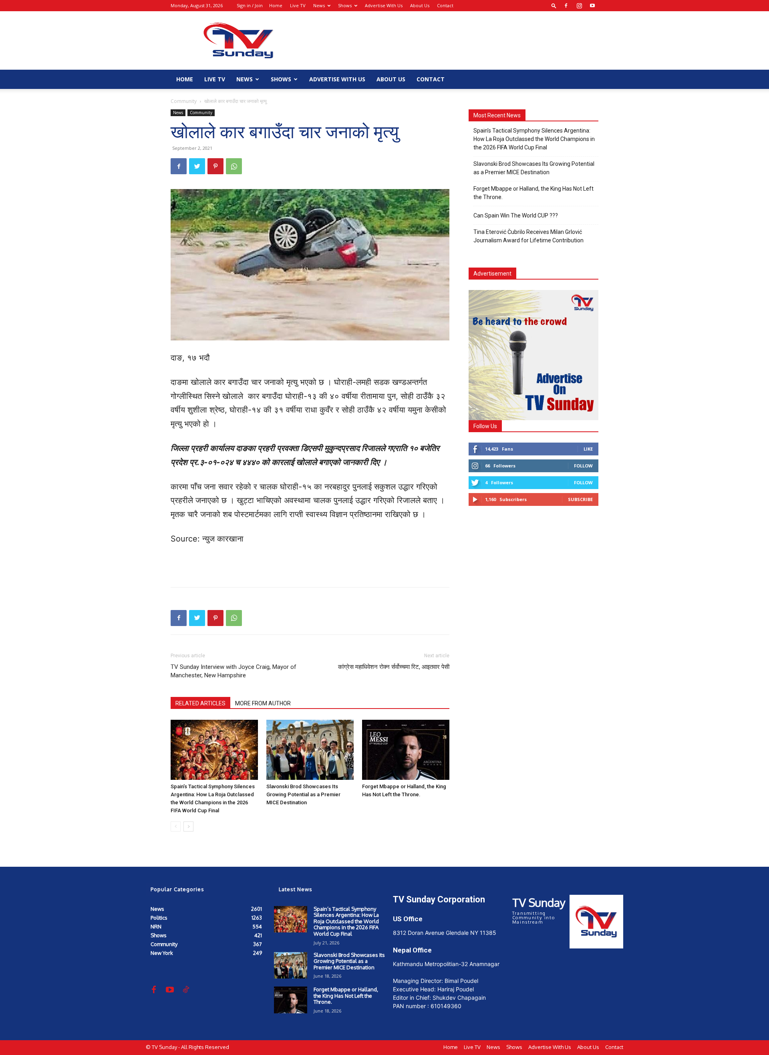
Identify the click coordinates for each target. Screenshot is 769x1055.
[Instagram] (579, 5)
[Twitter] (197, 166)
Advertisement (492, 273)
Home (275, 5)
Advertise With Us (384, 5)
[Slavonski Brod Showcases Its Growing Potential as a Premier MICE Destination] (310, 750)
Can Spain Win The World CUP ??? (515, 215)
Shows (345, 5)
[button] (554, 5)
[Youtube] (592, 5)
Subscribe (580, 499)
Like (588, 449)
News (319, 5)
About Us (419, 5)
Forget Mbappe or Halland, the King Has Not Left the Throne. (533, 192)
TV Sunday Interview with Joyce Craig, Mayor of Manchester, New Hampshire (233, 671)
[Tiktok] (186, 990)
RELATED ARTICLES (200, 703)
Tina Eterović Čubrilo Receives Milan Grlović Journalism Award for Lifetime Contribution (528, 236)
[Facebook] (566, 5)
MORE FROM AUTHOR (263, 703)
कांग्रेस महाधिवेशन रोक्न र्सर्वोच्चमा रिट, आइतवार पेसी (393, 666)
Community (184, 101)
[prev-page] (176, 826)
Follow (583, 466)
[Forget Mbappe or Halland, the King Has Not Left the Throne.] (405, 750)
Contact (445, 5)
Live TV (298, 5)
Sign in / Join (250, 5)
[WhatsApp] (234, 166)
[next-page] (188, 826)
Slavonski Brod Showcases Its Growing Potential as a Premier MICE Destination (303, 794)
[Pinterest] (215, 166)
